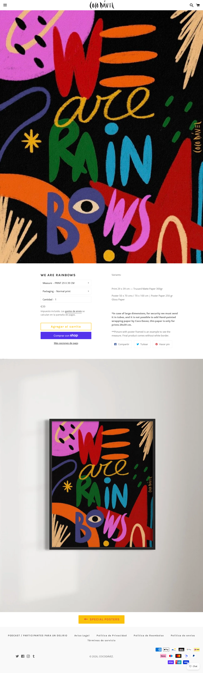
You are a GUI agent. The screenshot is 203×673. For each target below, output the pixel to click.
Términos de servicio (101, 640)
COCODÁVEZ (106, 656)
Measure (47, 283)
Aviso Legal (82, 635)
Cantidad (47, 299)
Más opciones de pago (66, 343)
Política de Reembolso (149, 635)
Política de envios (183, 635)
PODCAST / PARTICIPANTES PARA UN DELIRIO (37, 635)
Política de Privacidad (112, 635)
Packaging (48, 291)
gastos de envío (73, 311)
